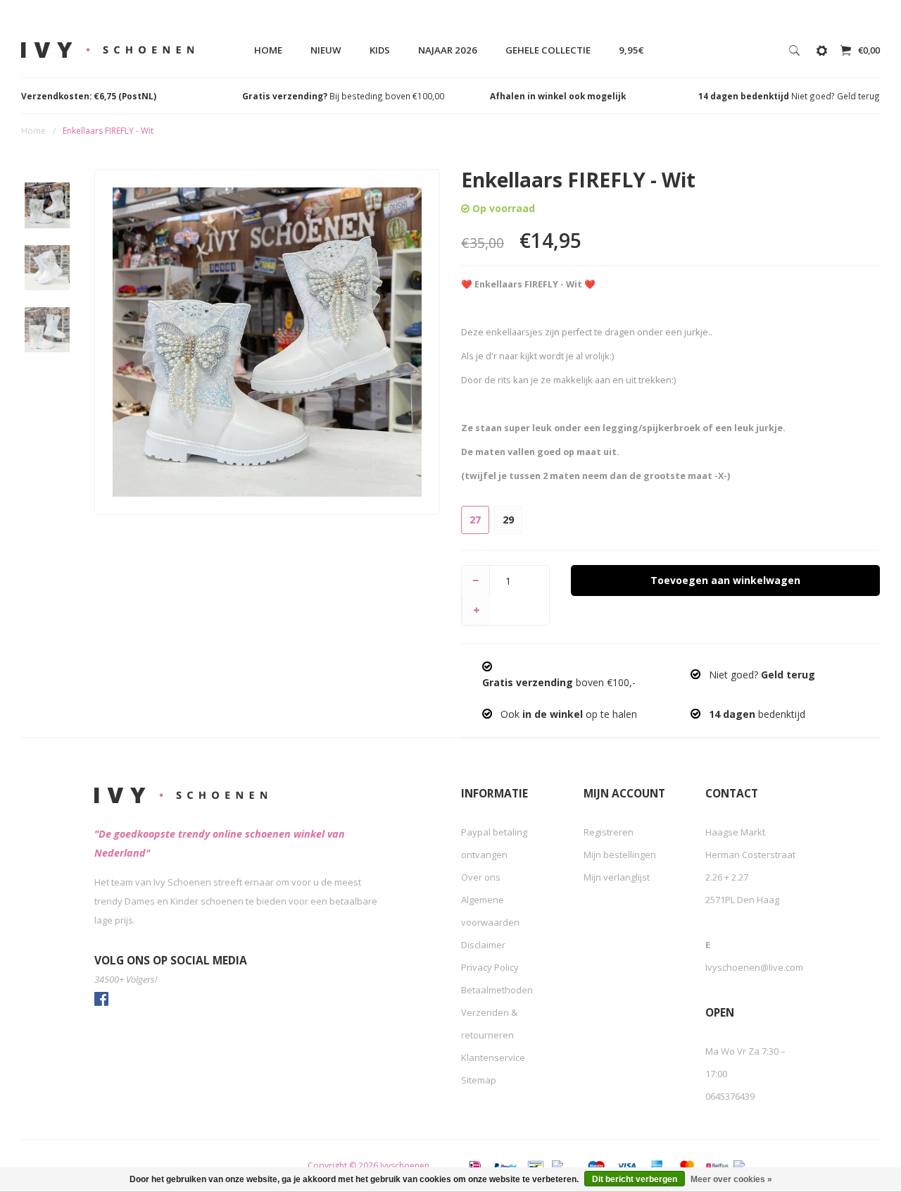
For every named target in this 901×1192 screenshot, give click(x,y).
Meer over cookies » (731, 1179)
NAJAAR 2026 (447, 50)
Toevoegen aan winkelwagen (725, 580)
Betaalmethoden (497, 989)
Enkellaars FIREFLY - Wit (108, 131)
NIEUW (325, 50)
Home (268, 50)
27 (475, 519)
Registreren (609, 832)
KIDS (380, 50)
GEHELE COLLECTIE (548, 50)
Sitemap (478, 1080)
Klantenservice (493, 1057)
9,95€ (631, 50)
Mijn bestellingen (620, 854)
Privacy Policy (490, 967)
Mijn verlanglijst (617, 877)
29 (508, 519)
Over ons (480, 877)
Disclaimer (483, 944)
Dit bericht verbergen (634, 1179)
